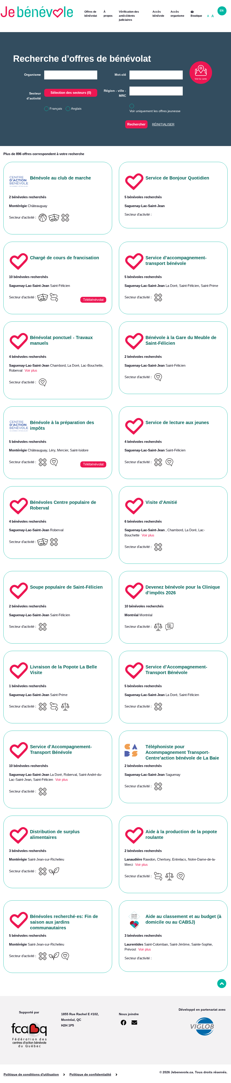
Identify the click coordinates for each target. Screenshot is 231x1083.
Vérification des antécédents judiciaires (129, 15)
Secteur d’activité (34, 96)
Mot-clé (120, 74)
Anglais (76, 108)
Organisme (32, 74)
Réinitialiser (163, 124)
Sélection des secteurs (71, 92)
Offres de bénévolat (90, 13)
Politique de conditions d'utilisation (31, 1074)
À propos (108, 13)
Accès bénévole (158, 13)
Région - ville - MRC (115, 93)
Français (56, 108)
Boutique (196, 15)
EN (222, 10)
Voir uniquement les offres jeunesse (154, 111)
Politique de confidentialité (90, 1074)
